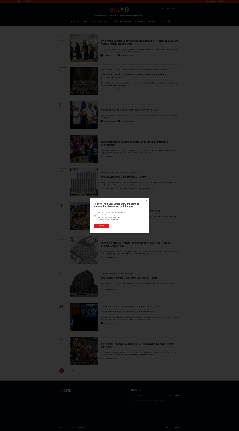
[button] (147, 200)
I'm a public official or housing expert (108, 215)
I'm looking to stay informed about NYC (108, 217)
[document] (119, 215)
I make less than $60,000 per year (107, 219)
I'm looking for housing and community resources (111, 212)
